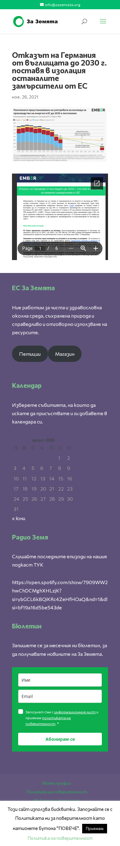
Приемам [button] (94, 828)
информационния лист (75, 712)
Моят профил (56, 783)
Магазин (64, 354)
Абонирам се (60, 739)
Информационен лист (57, 800)
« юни (18, 518)
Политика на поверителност (56, 791)
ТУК (38, 564)
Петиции (30, 354)
